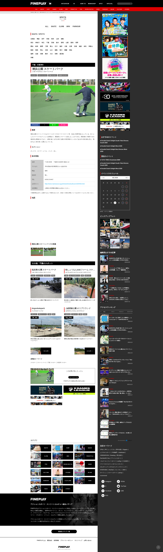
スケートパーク (42, 75)
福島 (62, 39)
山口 (51, 50)
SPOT (101, 3)
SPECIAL (110, 3)
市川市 (53, 275)
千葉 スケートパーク (42, 314)
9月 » (127, 178)
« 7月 (103, 178)
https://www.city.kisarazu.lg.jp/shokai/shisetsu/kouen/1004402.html (65, 184)
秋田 (52, 39)
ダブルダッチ (113, 467)
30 (126, 203)
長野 (76, 42)
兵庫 (70, 46)
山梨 (67, 42)
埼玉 (43, 42)
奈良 (85, 46)
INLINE (112, 9)
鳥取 (36, 50)
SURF (48, 9)
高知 (70, 50)
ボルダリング (104, 467)
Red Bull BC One (105, 458)
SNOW (98, 9)
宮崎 (56, 53)
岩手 (43, 39)
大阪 (65, 46)
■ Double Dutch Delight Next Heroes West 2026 (113, 150)
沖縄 (32, 57)
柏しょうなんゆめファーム (74, 275)
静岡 (41, 46)
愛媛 (65, 50)
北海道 (33, 39)
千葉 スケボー (52, 75)
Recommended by (122, 440)
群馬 (62, 42)
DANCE (54, 9)
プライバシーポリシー (66, 540)
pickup (120, 472)
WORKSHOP (92, 3)
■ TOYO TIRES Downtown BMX (110, 160)
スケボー (33, 75)
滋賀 (80, 46)
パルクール (103, 461)
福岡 (32, 53)
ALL (36, 9)
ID (74, 3)
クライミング (122, 467)
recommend (103, 475)
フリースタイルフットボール (108, 464)
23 (126, 199)
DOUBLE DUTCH (89, 9)
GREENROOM (104, 455)
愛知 (32, 46)
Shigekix (125, 449)
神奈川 (37, 42)
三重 (46, 46)
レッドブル (111, 449)
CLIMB (61, 9)
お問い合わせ (87, 540)
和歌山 (91, 46)
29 (122, 203)
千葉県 (66, 275)
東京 (32, 42)
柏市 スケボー (87, 275)
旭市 (54, 314)
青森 (38, 39)
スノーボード (112, 461)
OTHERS (127, 9)
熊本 (46, 53)
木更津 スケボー (63, 75)
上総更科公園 (67, 314)
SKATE (42, 9)
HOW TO (83, 3)
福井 (61, 46)
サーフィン (103, 472)
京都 (75, 46)
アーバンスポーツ (116, 458)
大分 (51, 53)
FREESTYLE (74, 9)
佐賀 (36, 53)
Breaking (112, 455)
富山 (51, 46)
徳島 (56, 50)
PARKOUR (105, 9)
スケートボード (112, 472)
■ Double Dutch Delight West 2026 (111, 146)
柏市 (82, 275)
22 (122, 199)
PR (106, 449)
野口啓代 (119, 455)
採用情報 (56, 540)
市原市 (85, 314)
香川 (61, 50)
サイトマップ (78, 540)
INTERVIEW (65, 3)
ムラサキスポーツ (105, 452)
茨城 (52, 42)
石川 (56, 46)
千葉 (47, 42)
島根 (32, 50)
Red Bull (111, 469)
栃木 (57, 42)
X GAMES (125, 461)
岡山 (41, 50)
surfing (119, 461)
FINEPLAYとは (41, 540)
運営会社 (49, 540)
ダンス (120, 464)
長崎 (41, 53)
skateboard (122, 452)
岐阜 (36, 46)
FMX (81, 9)
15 (122, 195)
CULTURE (119, 9)
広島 (46, 50)
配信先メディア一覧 (64, 531)
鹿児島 (62, 53)
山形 (57, 39)
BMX (66, 9)
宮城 (47, 39)
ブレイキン (118, 469)
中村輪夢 (114, 452)
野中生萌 (118, 449)
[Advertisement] (48, 424)
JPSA (101, 449)
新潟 (72, 42)
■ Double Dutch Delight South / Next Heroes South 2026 (114, 141)
